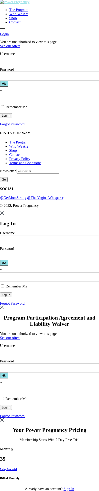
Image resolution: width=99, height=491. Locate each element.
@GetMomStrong (13, 198)
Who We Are (18, 14)
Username (7, 54)
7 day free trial (8, 469)
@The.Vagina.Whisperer (45, 198)
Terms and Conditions (25, 163)
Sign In (69, 489)
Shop (13, 18)
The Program (18, 10)
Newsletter (8, 171)
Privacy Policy (19, 159)
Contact (14, 22)
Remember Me (16, 107)
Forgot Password (12, 124)
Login (4, 34)
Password (7, 69)
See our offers (10, 46)
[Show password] (4, 84)
